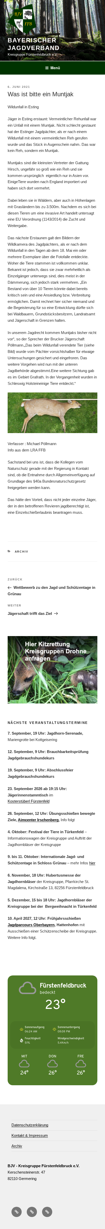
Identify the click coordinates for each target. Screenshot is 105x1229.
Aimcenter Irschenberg (38, 820)
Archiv (22, 551)
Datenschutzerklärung (29, 1125)
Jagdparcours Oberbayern (31, 925)
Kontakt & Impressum (29, 1135)
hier (92, 863)
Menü (55, 67)
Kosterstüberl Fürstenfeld (28, 801)
